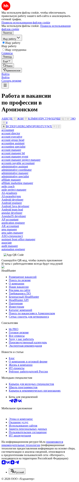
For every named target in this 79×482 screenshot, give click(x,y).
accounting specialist (13, 146)
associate (6, 242)
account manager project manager (20, 159)
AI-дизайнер (9, 193)
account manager (11, 149)
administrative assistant (14, 166)
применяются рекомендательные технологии (32, 443)
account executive (11, 136)
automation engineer (13, 249)
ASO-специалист (12, 236)
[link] (7, 65)
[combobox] (17, 471)
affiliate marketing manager (17, 183)
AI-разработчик (11, 196)
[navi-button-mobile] (5, 85)
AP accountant (9, 219)
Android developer (12, 199)
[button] (5, 74)
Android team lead (12, 209)
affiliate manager (11, 179)
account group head (12, 140)
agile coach (8, 186)
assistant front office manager (18, 239)
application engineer (13, 222)
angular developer (11, 212)
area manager (9, 229)
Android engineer (11, 202)
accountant (7, 130)
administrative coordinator (16, 169)
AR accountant (10, 226)
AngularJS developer (13, 216)
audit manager (9, 246)
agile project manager (13, 189)
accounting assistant (12, 143)
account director (10, 133)
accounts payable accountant (18, 163)
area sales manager (12, 232)
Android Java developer (15, 206)
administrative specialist (15, 176)
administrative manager (14, 173)
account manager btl (13, 153)
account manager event (14, 156)
